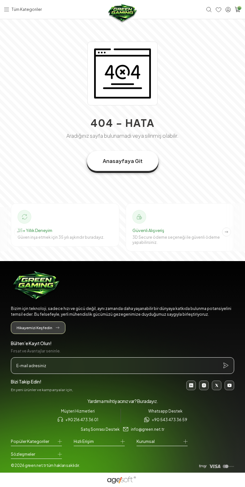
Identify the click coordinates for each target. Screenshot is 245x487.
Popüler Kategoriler (30, 441)
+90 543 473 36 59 (169, 419)
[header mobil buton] (122, 13)
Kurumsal (146, 441)
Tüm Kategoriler (26, 9)
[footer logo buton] (122, 286)
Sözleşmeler (23, 454)
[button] (226, 232)
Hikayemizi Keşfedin (34, 328)
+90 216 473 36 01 (81, 419)
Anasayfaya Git (123, 161)
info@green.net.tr (147, 429)
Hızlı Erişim (84, 441)
